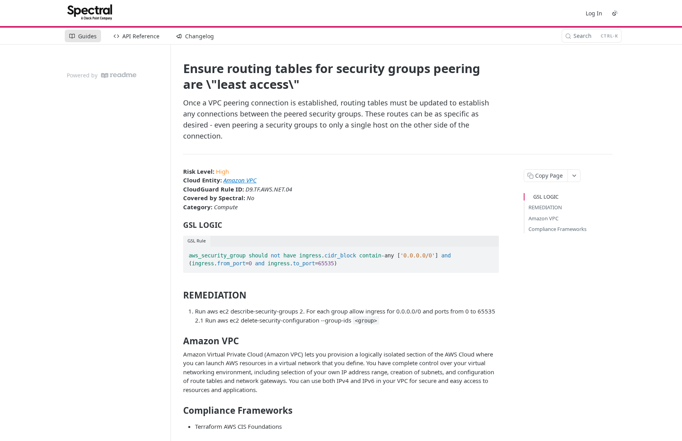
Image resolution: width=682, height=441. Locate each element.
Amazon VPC (240, 180)
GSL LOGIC (545, 196)
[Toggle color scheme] (615, 13)
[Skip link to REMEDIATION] (177, 295)
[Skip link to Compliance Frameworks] (177, 410)
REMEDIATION (545, 207)
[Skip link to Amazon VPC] (177, 341)
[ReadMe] (119, 75)
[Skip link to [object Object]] (177, 225)
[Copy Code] (489, 253)
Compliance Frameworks (557, 229)
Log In (594, 13)
